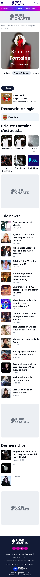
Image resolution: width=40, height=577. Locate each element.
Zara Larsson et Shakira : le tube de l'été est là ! (25, 328)
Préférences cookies (27, 564)
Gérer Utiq (9, 564)
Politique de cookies (19, 557)
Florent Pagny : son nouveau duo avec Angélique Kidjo (22, 276)
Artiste (7, 73)
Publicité (17, 564)
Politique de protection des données (15, 561)
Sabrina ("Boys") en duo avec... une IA (24, 262)
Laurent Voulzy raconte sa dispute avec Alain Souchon (24, 316)
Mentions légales (27, 554)
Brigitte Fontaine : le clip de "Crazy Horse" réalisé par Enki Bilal (25, 454)
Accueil (3, 26)
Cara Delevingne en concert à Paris (22, 391)
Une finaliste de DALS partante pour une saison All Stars (25, 289)
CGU (28, 561)
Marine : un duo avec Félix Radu (26, 340)
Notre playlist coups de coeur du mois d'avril (24, 353)
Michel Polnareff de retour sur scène (22, 379)
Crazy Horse (20, 168)
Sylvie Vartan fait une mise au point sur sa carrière (23, 237)
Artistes (11, 26)
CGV (33, 561)
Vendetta (20, 148)
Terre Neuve (6, 148)
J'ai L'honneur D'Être (6, 171)
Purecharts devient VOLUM (22, 223)
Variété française (20, 64)
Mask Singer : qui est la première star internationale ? (24, 303)
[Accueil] (18, 3)
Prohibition (33, 168)
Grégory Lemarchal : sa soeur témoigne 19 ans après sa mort (24, 367)
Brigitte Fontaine (20, 54)
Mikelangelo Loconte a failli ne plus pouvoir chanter (24, 250)
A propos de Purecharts (13, 554)
